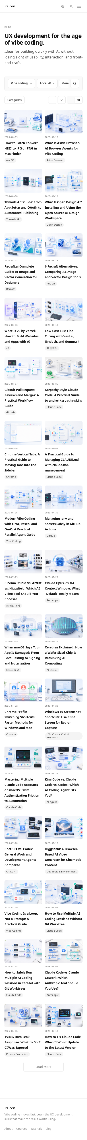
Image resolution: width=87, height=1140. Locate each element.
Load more (44, 1067)
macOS (10, 160)
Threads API (13, 219)
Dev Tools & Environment (62, 871)
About (8, 1129)
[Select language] (62, 6)
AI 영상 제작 (13, 605)
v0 (7, 348)
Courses (21, 1129)
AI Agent (52, 802)
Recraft (10, 289)
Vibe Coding (13, 541)
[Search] (74, 83)
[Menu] (79, 6)
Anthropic (52, 600)
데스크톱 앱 (12, 669)
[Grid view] (78, 100)
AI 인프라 (52, 348)
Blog (49, 1129)
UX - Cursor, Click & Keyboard (58, 736)
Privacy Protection (17, 1054)
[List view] (71, 100)
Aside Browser (55, 160)
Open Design (54, 224)
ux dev (9, 6)
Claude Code (54, 407)
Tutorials (36, 1129)
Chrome (11, 476)
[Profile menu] (71, 6)
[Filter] (62, 100)
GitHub (10, 412)
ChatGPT (11, 871)
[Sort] (52, 100)
